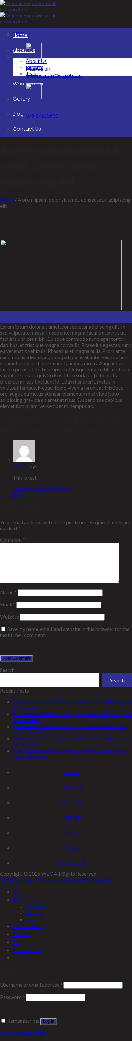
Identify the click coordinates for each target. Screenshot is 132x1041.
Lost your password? (22, 1033)
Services (72, 802)
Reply (19, 495)
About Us (36, 61)
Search (7, 670)
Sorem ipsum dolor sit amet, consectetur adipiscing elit (72, 714)
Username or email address (31, 985)
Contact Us (27, 129)
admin (20, 466)
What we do (28, 83)
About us (24, 50)
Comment (12, 539)
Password (12, 997)
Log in (48, 1021)
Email (7, 604)
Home (20, 35)
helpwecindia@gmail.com (54, 75)
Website (9, 616)
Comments (27, 708)
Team (32, 73)
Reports (34, 67)
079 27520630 (42, 115)
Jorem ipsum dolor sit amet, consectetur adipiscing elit (72, 702)
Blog (18, 114)
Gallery (21, 98)
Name (8, 592)
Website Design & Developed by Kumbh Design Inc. (56, 880)
